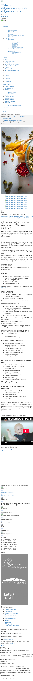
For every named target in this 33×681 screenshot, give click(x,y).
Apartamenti (8, 81)
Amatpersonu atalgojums (12, 626)
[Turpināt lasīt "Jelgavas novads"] (14, 581)
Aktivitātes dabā (14, 46)
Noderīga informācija (10, 101)
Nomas (6, 95)
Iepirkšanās (7, 102)
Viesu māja (7, 78)
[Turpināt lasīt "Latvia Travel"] (14, 597)
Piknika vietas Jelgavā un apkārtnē (17, 47)
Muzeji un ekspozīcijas (12, 30)
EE (5, 16)
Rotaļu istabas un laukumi (16, 52)
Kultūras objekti (11, 36)
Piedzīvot (5, 26)
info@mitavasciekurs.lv (7, 492)
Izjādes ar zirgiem (15, 44)
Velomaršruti (10, 91)
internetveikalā (5, 288)
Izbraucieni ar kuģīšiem (16, 42)
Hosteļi (6, 77)
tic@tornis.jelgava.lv (8, 639)
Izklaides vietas (11, 51)
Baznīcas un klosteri (12, 33)
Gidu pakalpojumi (9, 88)
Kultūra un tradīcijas (9, 29)
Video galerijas (9, 624)
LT (3, 16)
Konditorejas (8, 62)
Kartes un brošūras (9, 86)
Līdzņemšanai (8, 69)
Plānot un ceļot (7, 84)
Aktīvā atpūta (11, 40)
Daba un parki (11, 39)
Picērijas (7, 67)
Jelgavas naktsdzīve (15, 54)
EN (7, 16)
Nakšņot (5, 73)
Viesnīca (7, 75)
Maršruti (7, 89)
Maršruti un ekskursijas (11, 613)
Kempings (7, 80)
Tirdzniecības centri (12, 104)
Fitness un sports (15, 45)
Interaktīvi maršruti (12, 92)
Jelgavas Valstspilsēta (14, 8)
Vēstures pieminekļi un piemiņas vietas (16, 35)
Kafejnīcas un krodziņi (10, 61)
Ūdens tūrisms (14, 43)
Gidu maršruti (11, 93)
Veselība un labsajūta (12, 50)
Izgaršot (5, 57)
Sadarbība (5, 108)
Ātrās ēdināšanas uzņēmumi (11, 66)
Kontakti (5, 111)
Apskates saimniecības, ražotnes (15, 48)
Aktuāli (7, 620)
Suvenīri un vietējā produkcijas (14, 105)
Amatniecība (10, 34)
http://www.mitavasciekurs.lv (9, 496)
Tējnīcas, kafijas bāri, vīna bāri (12, 64)
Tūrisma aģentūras (9, 99)
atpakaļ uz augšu (6, 450)
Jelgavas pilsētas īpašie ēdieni (12, 70)
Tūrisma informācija (9, 98)
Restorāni (7, 59)
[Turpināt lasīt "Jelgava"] (14, 563)
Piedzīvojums (8, 38)
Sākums (5, 23)
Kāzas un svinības (9, 96)
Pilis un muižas (11, 31)
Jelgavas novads (11, 11)
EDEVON (12, 643)
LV (2, 16)
